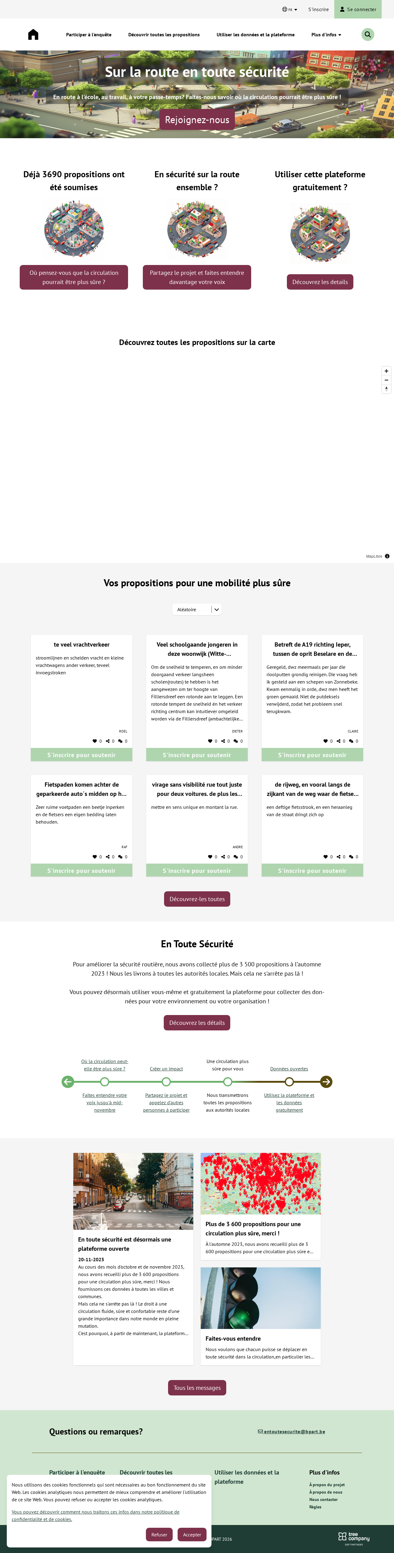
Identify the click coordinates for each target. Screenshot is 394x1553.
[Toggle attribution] (387, 556)
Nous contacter (323, 1499)
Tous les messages (197, 1388)
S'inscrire (318, 9)
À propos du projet (327, 1484)
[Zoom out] (386, 379)
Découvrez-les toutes (197, 899)
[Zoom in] (386, 371)
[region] (197, 463)
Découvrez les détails (197, 1023)
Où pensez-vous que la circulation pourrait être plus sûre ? (74, 277)
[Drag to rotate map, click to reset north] (386, 388)
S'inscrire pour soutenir (81, 755)
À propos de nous (325, 1492)
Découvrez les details (320, 282)
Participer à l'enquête (88, 34)
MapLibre (374, 556)
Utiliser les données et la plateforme (256, 34)
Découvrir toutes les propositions (164, 34)
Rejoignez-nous (197, 119)
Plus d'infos (325, 34)
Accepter (192, 1534)
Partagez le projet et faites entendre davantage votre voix (197, 277)
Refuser (159, 1534)
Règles (315, 1507)
